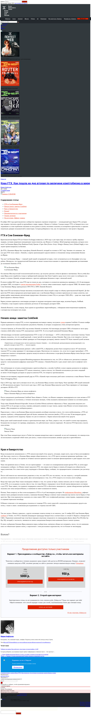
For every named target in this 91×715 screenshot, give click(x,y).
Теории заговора (10, 216)
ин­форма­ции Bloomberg (73, 492)
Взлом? (6, 211)
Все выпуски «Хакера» (55, 18)
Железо (27, 18)
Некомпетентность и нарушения (15, 213)
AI (37, 18)
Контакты (87, 706)
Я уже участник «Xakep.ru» (77, 613)
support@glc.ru (23, 693)
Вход (89, 2)
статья (63, 322)
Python (33, 18)
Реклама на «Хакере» (70, 18)
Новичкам (43, 18)
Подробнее (80, 563)
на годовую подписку (21, 3)
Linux (14, 18)
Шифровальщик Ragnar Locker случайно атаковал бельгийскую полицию (24, 654)
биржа (12, 642)
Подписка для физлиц (85, 702)
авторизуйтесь (5, 676)
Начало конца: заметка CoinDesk (15, 206)
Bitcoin (6, 642)
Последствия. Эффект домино (14, 218)
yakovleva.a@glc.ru (22, 695)
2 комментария (5, 190)
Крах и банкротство (11, 209)
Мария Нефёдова (6, 187)
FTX (9, 642)
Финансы (48, 642)
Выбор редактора (19, 642)
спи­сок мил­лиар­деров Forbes (31, 284)
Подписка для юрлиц (85, 703)
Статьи (43, 642)
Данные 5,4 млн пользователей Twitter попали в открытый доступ (22, 656)
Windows (7, 18)
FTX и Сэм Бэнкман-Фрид (13, 204)
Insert (18, 713)
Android (20, 18)
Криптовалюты (36, 642)
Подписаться (18, 667)
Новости (3, 179)
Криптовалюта (28, 642)
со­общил (4, 516)
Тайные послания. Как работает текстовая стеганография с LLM (19, 649)
